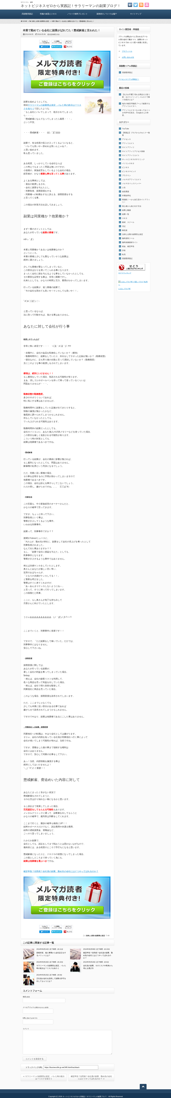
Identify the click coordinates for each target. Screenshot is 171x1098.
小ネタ (124, 218)
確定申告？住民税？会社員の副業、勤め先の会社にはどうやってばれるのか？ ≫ (91, 1077)
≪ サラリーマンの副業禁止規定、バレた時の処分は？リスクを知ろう (44, 1077)
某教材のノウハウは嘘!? (106, 14)
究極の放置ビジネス (48, 14)
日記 (124, 226)
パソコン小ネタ (128, 163)
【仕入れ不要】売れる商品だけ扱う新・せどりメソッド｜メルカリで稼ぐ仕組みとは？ (136, 97)
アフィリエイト (128, 143)
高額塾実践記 (27, 14)
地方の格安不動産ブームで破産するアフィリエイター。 (136, 105)
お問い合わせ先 (128, 57)
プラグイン (126, 175)
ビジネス (125, 167)
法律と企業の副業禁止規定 (95, 936)
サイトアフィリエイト (130, 155)
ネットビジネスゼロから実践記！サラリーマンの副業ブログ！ (71, 6)
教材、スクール (128, 222)
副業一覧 (125, 214)
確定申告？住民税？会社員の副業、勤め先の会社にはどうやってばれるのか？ (61, 871)
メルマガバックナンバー (131, 183)
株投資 (124, 230)
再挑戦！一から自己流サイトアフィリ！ (136, 201)
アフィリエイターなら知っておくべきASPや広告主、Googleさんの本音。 (136, 112)
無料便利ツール (128, 238)
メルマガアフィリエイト (131, 179)
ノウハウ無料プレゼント (77, 14)
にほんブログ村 (124, 289)
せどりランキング (124, 273)
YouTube (125, 129)
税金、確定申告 (128, 246)
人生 (124, 188)
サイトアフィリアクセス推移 (133, 151)
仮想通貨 (125, 192)
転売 (124, 254)
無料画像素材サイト (130, 242)
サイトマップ (135, 14)
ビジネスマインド (129, 171)
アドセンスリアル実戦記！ (128, 79)
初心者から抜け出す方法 (131, 206)
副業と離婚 (126, 210)
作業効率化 (126, 196)
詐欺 (124, 250)
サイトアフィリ (128, 147)
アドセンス (126, 139)
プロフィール (127, 51)
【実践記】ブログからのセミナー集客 (136, 134)
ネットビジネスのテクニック (133, 159)
